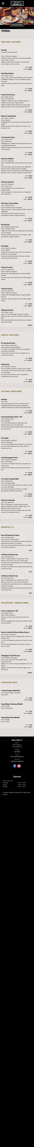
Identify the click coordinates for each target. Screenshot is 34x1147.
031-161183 (17, 751)
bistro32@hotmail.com (17, 756)
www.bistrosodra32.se (17, 761)
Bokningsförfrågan (17, 25)
